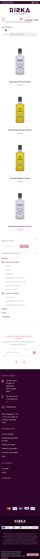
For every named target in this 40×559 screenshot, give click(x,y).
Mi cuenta (5, 468)
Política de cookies (8, 444)
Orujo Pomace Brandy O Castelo (20, 226)
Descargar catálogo (8, 2)
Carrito (4, 472)
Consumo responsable (10, 452)
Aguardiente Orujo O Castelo (20, 82)
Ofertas (4, 309)
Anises (7, 266)
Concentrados (10, 297)
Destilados (9, 274)
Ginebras (5, 258)
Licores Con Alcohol (12, 262)
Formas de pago (7, 434)
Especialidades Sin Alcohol (14, 301)
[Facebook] (16, 362)
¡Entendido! (33, 555)
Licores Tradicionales (12, 285)
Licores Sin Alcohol (12, 293)
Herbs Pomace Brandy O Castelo (20, 130)
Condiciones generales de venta (10, 439)
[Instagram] (24, 362)
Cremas (7, 270)
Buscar (24, 246)
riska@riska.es (11, 407)
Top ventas (6, 316)
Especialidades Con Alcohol (14, 277)
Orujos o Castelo (11, 289)
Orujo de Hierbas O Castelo (20, 178)
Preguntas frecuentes (9, 448)
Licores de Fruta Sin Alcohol (15, 305)
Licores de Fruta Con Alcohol (15, 281)
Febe (3, 456)
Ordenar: (5, 34)
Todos (4, 312)
